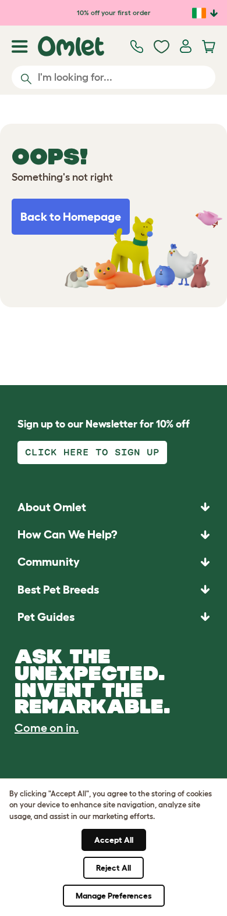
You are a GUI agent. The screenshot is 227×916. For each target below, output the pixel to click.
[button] (113, 616)
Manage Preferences (114, 895)
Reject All (113, 867)
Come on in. (47, 727)
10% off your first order (114, 12)
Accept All (113, 840)
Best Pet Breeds (58, 589)
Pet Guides (46, 616)
